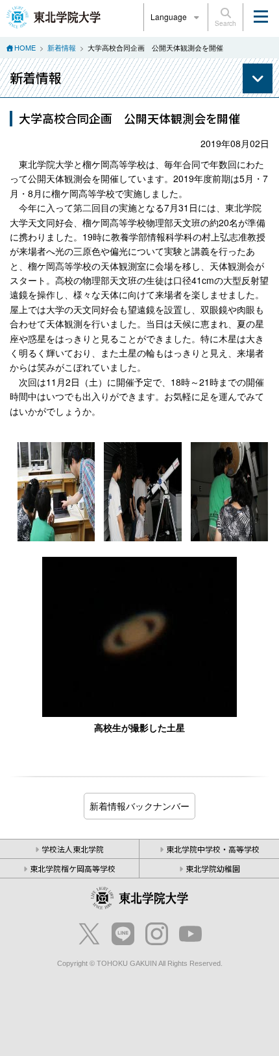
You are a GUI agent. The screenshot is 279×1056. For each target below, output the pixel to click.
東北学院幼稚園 (213, 868)
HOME (25, 47)
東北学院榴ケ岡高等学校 (72, 868)
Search (225, 23)
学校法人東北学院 (73, 848)
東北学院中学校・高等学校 (213, 848)
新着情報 (61, 47)
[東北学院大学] (53, 15)
